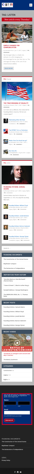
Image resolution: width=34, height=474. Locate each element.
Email (6, 410)
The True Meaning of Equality (16, 103)
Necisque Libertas (9, 191)
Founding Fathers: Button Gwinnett (19, 226)
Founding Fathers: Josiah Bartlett (19, 216)
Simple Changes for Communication (11, 46)
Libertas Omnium (9, 105)
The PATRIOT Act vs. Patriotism (18, 130)
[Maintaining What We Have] (6, 121)
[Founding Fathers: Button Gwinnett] (6, 227)
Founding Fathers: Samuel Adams (14, 307)
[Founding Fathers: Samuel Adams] (17, 175)
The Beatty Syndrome (10, 359)
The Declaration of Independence (14, 268)
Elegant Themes (14, 470)
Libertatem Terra (15, 142)
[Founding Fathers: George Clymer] (6, 237)
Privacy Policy (6, 460)
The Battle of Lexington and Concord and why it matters (17, 354)
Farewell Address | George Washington (16, 290)
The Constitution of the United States (16, 259)
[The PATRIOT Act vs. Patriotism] (6, 131)
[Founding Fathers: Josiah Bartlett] (6, 217)
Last (19, 406)
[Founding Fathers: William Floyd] (6, 206)
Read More (9, 68)
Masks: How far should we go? (18, 140)
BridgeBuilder (14, 152)
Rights (24, 105)
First (5, 406)
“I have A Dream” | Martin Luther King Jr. (16, 285)
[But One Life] (6, 152)
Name (7, 400)
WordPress (28, 470)
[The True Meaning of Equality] (17, 91)
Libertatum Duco (9, 50)
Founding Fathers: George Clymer (18, 236)
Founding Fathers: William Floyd (18, 205)
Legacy (24, 50)
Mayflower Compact (10, 264)
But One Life (13, 151)
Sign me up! (9, 420)
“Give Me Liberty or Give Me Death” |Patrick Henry (15, 280)
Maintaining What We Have (17, 120)
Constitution (12, 123)
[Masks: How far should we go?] (6, 141)
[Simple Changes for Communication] (17, 33)
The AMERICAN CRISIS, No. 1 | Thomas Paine (16, 295)
